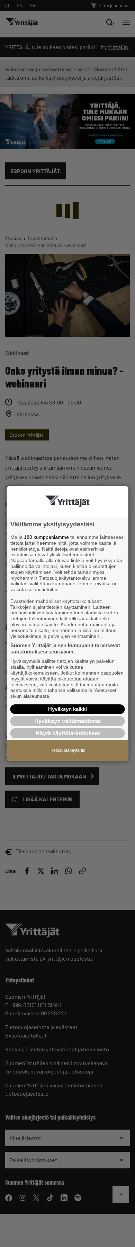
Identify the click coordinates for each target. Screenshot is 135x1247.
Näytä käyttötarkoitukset (68, 733)
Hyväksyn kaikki (67, 709)
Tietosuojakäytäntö (68, 750)
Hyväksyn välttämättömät (67, 721)
